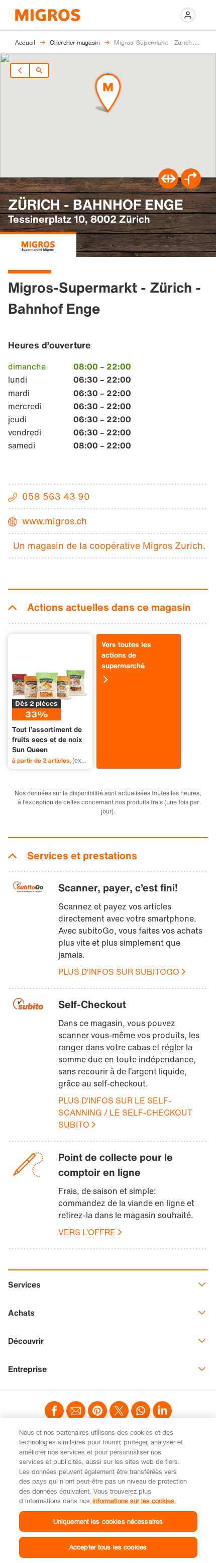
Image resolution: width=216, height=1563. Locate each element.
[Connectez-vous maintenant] (188, 15)
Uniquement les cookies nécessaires (108, 1521)
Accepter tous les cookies (108, 1547)
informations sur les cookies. (134, 1501)
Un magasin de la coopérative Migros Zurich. (109, 545)
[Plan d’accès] (191, 185)
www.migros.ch (54, 520)
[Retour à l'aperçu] (39, 70)
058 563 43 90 (56, 496)
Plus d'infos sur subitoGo (118, 972)
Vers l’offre (87, 1232)
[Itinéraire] (168, 185)
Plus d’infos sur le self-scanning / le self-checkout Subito (125, 1112)
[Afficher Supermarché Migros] (38, 244)
